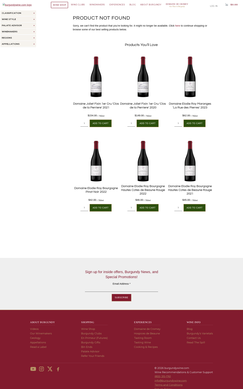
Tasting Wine (142, 342)
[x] (50, 369)
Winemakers (97, 4)
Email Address (121, 283)
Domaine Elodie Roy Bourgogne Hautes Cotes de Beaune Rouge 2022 (143, 190)
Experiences (117, 4)
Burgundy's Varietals (200, 333)
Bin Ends (86, 347)
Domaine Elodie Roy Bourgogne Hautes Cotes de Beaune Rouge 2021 (190, 190)
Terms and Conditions (169, 384)
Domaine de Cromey (147, 329)
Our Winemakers (41, 333)
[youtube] (33, 369)
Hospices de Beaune (147, 333)
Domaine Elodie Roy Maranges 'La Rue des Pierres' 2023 (190, 105)
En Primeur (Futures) (94, 338)
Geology (35, 338)
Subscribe (121, 297)
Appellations (38, 342)
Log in (214, 6)
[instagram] (41, 369)
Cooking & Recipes (146, 347)
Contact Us (194, 338)
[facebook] (58, 369)
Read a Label (38, 347)
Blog (132, 4)
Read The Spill (196, 342)
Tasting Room (143, 338)
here (177, 25)
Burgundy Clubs (91, 333)
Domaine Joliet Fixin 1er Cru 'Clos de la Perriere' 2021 (96, 105)
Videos (34, 329)
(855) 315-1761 (163, 376)
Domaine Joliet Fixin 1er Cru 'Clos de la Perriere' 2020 (143, 105)
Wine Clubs (78, 4)
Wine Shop (59, 5)
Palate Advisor (90, 351)
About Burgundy (150, 4)
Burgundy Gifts (90, 342)
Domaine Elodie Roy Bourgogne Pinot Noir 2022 (96, 190)
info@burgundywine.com (171, 380)
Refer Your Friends (92, 356)
